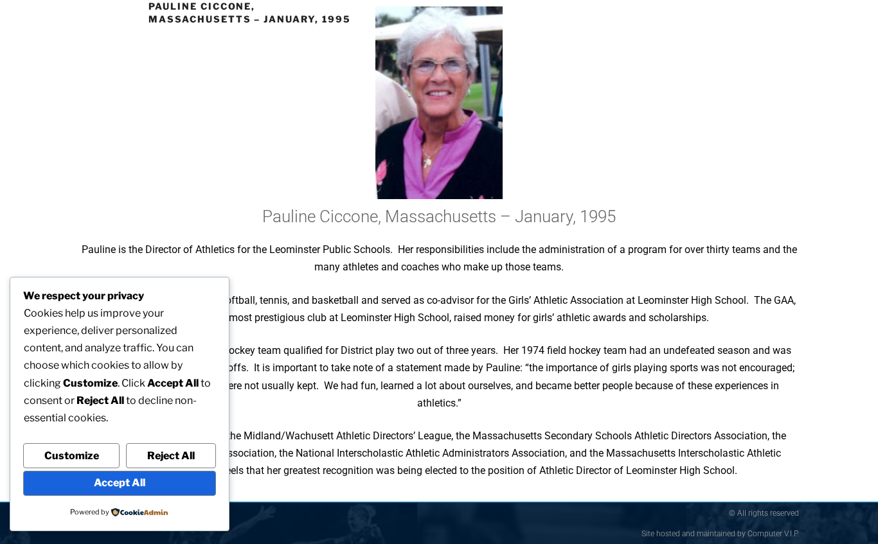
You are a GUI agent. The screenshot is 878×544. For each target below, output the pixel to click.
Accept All (119, 483)
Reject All (171, 456)
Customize (71, 456)
